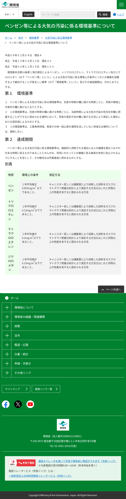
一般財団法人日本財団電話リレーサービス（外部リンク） (41, 476)
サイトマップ (12, 389)
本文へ (8, 14)
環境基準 (34, 38)
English (28, 14)
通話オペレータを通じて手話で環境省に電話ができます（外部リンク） (77, 461)
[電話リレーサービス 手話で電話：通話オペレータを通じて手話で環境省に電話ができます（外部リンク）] (22, 463)
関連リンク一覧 (43, 389)
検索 (105, 14)
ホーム (8, 38)
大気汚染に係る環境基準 (58, 38)
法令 (20, 38)
